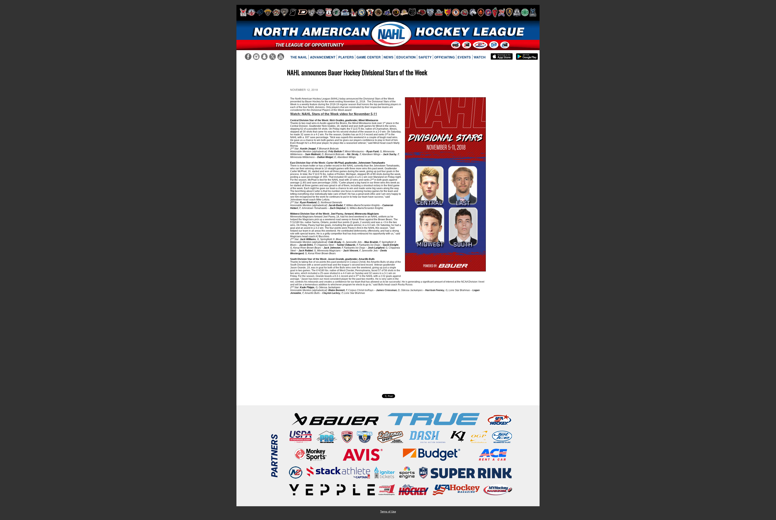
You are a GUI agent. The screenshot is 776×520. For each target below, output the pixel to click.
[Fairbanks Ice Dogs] (328, 12)
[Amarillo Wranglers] (251, 12)
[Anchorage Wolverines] (259, 12)
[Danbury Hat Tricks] (303, 12)
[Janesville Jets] (362, 12)
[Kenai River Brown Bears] (378, 12)
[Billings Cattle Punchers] (276, 12)
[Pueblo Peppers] (495, 12)
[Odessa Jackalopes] (464, 12)
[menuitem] (299, 57)
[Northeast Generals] (456, 12)
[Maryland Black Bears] (396, 12)
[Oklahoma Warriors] (480, 12)
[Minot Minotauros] (421, 12)
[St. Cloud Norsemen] (517, 12)
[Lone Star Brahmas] (387, 12)
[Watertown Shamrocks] (525, 12)
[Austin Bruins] (268, 12)
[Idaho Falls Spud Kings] (353, 12)
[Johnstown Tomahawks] (370, 12)
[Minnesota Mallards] (404, 12)
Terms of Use (388, 511)
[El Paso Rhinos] (312, 12)
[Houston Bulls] (345, 12)
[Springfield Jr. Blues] (509, 12)
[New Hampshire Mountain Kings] (430, 12)
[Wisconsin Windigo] (532, 12)
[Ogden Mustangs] (473, 12)
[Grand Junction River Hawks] (336, 12)
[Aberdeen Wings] (243, 12)
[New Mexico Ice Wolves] (447, 12)
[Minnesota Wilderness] (412, 12)
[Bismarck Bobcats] (284, 12)
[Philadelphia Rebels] (488, 12)
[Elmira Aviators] (320, 12)
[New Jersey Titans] (438, 12)
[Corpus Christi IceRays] (293, 12)
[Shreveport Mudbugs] (501, 12)
